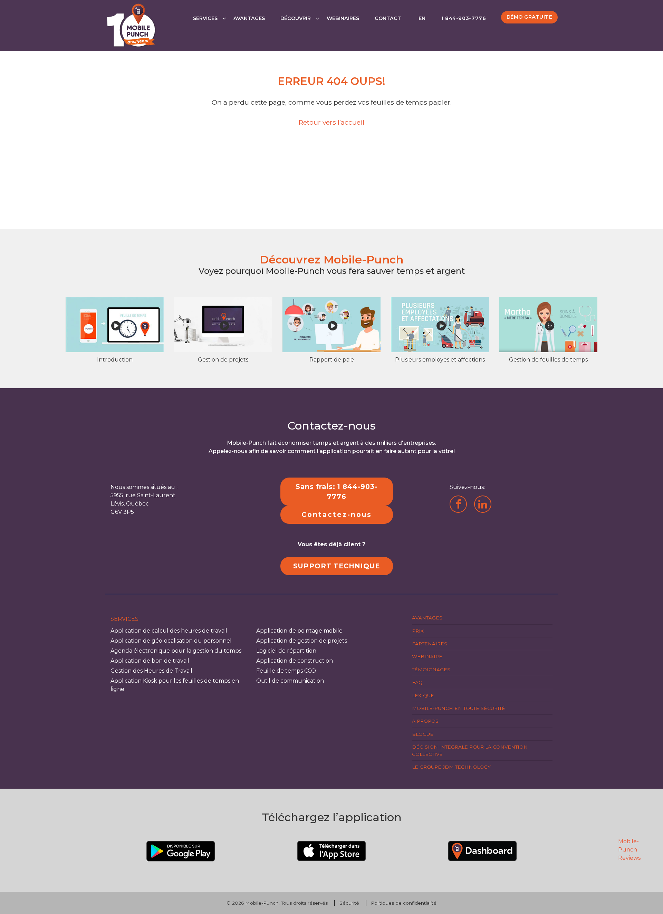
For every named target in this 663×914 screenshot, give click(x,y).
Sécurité (349, 903)
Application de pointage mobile (299, 630)
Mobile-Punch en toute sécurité (458, 708)
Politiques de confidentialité (403, 903)
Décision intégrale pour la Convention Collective (470, 750)
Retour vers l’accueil (331, 122)
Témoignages (431, 669)
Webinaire (427, 656)
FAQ (417, 682)
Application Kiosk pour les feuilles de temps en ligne (174, 684)
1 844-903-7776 (463, 18)
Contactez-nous (336, 514)
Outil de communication (290, 680)
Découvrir (295, 18)
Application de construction (294, 660)
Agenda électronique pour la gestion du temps (175, 650)
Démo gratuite (529, 17)
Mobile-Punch (262, 903)
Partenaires (429, 643)
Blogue (422, 734)
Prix (418, 631)
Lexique (423, 695)
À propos (425, 721)
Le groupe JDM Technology (451, 767)
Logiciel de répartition (286, 650)
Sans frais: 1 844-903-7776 (336, 491)
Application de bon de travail (149, 660)
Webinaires (343, 18)
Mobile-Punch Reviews (629, 849)
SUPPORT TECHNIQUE (336, 566)
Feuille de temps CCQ (286, 670)
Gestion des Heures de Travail (151, 670)
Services (205, 18)
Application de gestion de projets (301, 640)
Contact (388, 18)
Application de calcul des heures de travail (168, 630)
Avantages (249, 18)
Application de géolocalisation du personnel (171, 640)
